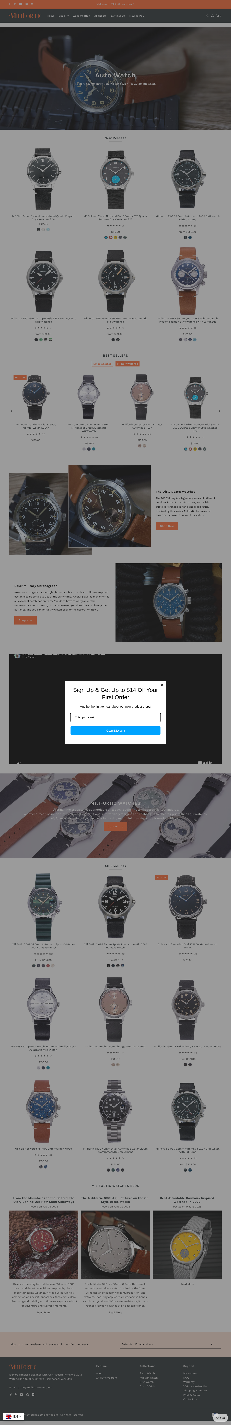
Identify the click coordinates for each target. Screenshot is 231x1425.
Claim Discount (115, 730)
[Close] (162, 685)
